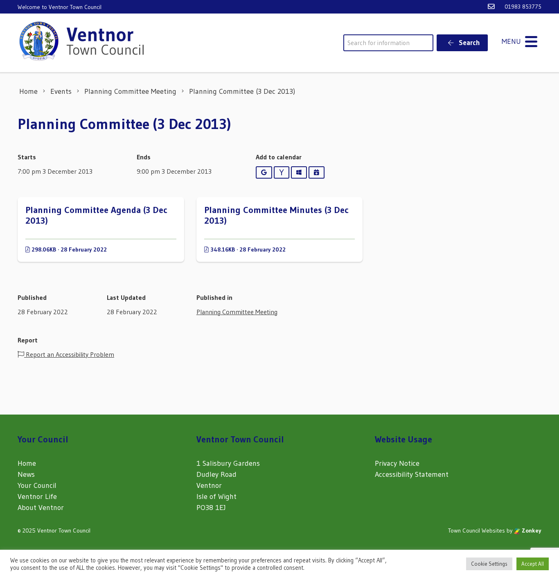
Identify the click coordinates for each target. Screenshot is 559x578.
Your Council (37, 485)
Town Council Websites (476, 530)
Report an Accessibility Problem (69, 354)
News (26, 474)
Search (468, 42)
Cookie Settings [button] (489, 563)
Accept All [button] (532, 563)
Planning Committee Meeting (236, 312)
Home (27, 463)
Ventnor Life (37, 496)
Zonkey (530, 530)
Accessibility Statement (412, 474)
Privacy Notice (397, 463)
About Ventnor (41, 507)
